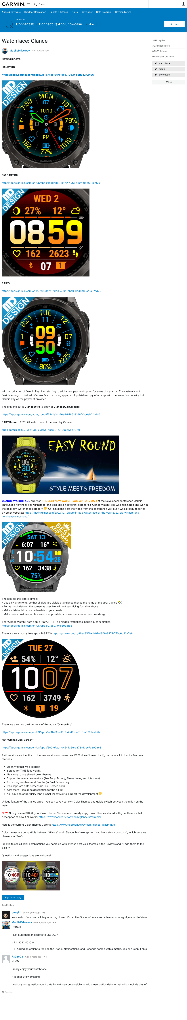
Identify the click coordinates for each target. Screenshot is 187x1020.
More (91, 24)
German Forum (123, 12)
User (183, 4)
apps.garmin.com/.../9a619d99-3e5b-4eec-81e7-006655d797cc (41, 429)
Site (28, 4)
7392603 (18, 956)
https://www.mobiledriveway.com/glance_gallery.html (83, 824)
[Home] (13, 4)
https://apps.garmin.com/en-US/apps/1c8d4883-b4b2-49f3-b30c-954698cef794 (52, 182)
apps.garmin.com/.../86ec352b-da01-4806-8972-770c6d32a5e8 (93, 633)
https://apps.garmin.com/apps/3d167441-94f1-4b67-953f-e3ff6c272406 (48, 74)
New (177, 24)
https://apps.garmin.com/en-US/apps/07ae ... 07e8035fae (37, 625)
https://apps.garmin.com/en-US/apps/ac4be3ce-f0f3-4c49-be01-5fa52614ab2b (51, 732)
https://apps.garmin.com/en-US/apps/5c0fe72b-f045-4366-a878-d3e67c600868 (51, 747)
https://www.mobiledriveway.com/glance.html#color (70, 816)
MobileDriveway (19, 50)
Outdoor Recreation (35, 12)
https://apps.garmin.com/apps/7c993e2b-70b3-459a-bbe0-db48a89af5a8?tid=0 (51, 290)
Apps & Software (11, 12)
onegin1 (17, 912)
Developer (87, 12)
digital (162, 69)
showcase (164, 74)
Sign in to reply (13, 897)
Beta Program (103, 12)
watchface (164, 63)
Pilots (75, 12)
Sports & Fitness (59, 12)
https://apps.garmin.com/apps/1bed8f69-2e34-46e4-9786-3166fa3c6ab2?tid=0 (51, 414)
